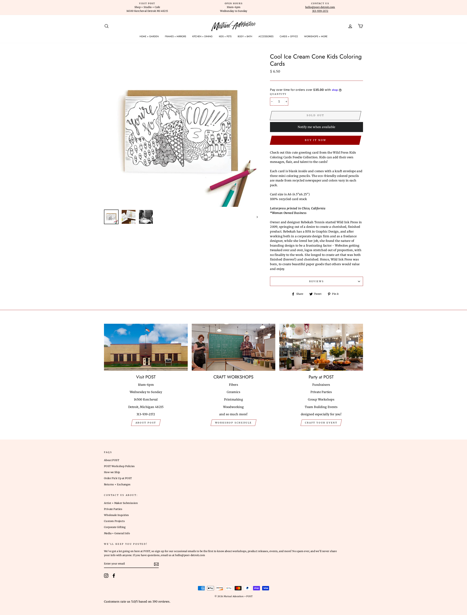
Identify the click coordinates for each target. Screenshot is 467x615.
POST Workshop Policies (119, 466)
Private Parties (113, 509)
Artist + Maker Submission (121, 503)
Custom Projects (114, 521)
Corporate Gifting (115, 527)
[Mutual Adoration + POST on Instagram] (106, 575)
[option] (147, 7)
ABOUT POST (146, 422)
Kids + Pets (225, 36)
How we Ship (112, 472)
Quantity (278, 94)
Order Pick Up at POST (118, 478)
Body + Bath (245, 36)
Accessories (265, 36)
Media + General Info (117, 533)
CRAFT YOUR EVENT (321, 422)
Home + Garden (149, 36)
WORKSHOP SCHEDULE (233, 422)
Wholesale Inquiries (116, 515)
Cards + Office (289, 36)
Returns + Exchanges (117, 484)
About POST (111, 460)
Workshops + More (315, 36)
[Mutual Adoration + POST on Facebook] (114, 575)
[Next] (255, 217)
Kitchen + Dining (202, 36)
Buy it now (315, 140)
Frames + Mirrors (175, 36)
